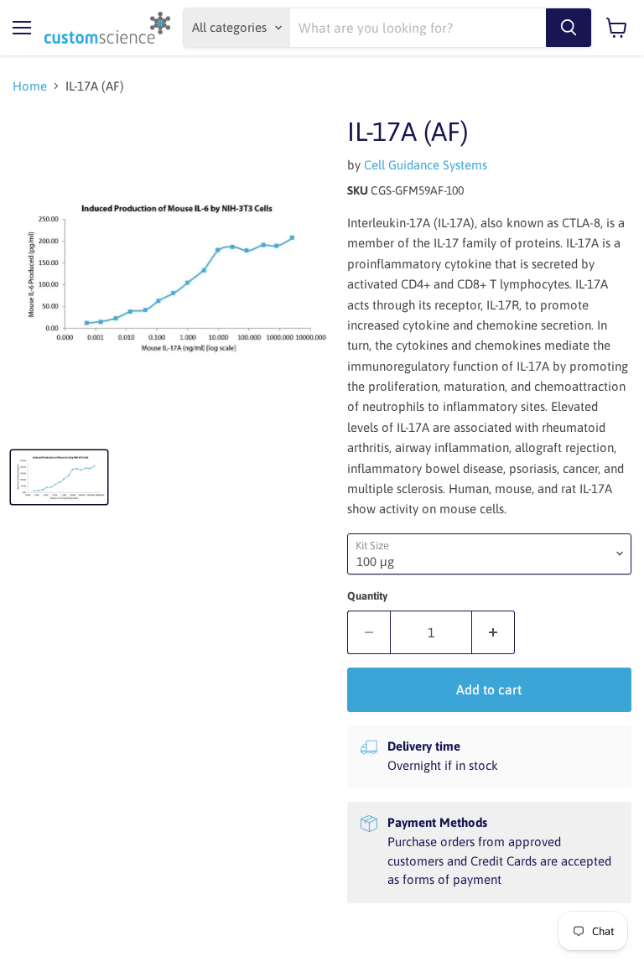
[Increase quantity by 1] (493, 632)
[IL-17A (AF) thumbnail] (59, 477)
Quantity (367, 596)
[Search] (568, 27)
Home (30, 86)
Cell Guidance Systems (425, 165)
